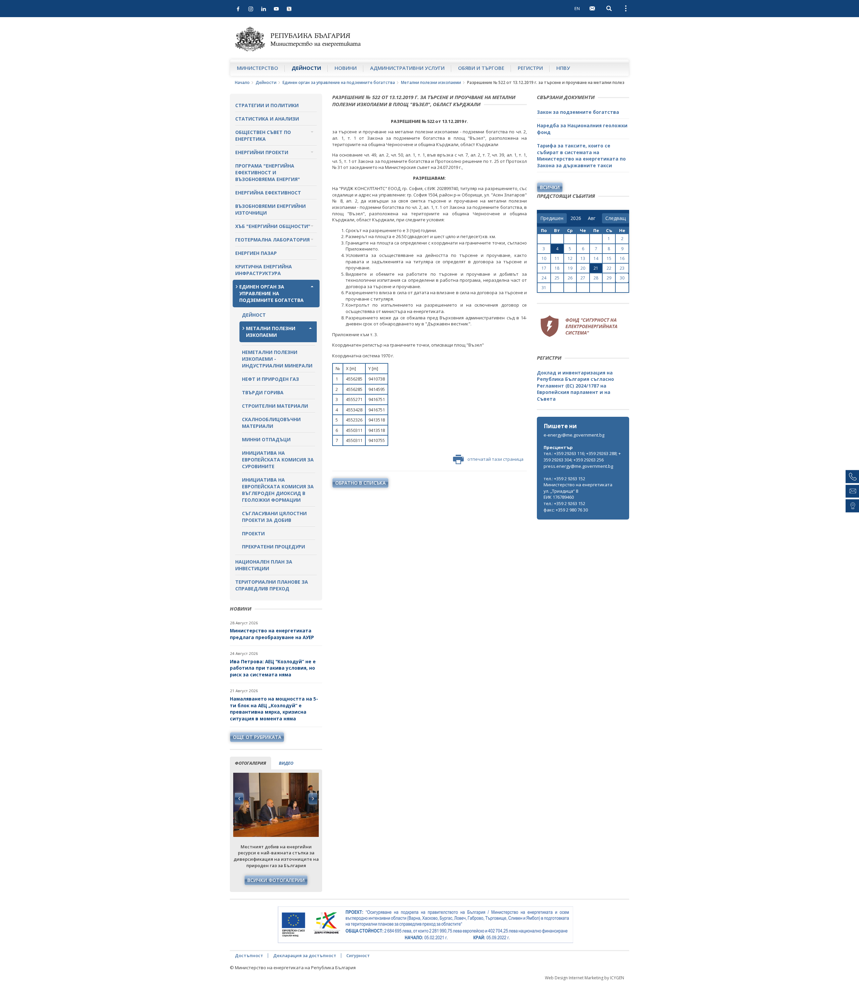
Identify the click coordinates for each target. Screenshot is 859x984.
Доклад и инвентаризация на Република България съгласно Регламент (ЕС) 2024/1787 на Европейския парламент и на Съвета (575, 385)
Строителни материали (275, 406)
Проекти (253, 533)
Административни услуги (407, 67)
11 (557, 258)
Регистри (530, 67)
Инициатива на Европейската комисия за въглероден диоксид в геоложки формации (278, 490)
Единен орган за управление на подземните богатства (339, 82)
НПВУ (563, 67)
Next (312, 798)
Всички (550, 187)
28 (596, 278)
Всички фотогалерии (276, 880)
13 (582, 258)
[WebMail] (592, 8)
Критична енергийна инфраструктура (263, 269)
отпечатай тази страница (495, 459)
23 (622, 268)
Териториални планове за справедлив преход (271, 585)
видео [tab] (286, 763)
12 (570, 258)
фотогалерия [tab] (250, 763)
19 (570, 268)
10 (544, 258)
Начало (242, 82)
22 (609, 268)
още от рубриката (257, 737)
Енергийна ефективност (268, 192)
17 (544, 268)
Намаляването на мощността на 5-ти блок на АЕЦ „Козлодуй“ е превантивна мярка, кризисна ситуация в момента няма (274, 709)
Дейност (254, 315)
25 (557, 278)
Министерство (257, 67)
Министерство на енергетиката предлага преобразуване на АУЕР (272, 633)
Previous (239, 798)
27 (582, 278)
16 (622, 258)
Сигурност (358, 955)
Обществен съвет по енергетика (263, 135)
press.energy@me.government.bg (578, 466)
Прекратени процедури (273, 546)
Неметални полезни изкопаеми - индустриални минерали (277, 359)
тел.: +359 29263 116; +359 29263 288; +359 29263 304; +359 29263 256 (582, 456)
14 (596, 258)
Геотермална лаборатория (272, 239)
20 (582, 268)
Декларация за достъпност (304, 955)
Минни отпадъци (266, 439)
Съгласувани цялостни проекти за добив (274, 516)
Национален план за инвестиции (263, 565)
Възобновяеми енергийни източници (270, 209)
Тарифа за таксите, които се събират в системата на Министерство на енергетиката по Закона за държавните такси (581, 155)
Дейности (306, 67)
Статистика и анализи (267, 119)
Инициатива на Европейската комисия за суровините (278, 459)
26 (570, 278)
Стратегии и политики (267, 105)
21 (596, 268)
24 (544, 278)
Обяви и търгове (481, 67)
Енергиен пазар (256, 253)
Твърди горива (263, 392)
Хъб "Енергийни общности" (272, 226)
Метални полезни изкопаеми (431, 82)
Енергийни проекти (261, 152)
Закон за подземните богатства (578, 112)
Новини (346, 67)
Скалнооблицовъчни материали (271, 422)
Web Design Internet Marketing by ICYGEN (584, 978)
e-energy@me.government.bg (574, 435)
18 (557, 268)
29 (609, 278)
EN (577, 8)
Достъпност (249, 955)
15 (609, 258)
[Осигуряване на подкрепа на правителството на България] (425, 924)
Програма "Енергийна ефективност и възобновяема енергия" (267, 172)
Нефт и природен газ (270, 379)
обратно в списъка (360, 483)
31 (544, 287)
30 (622, 278)
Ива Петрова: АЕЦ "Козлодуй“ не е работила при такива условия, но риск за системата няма (273, 668)
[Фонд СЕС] (579, 325)
